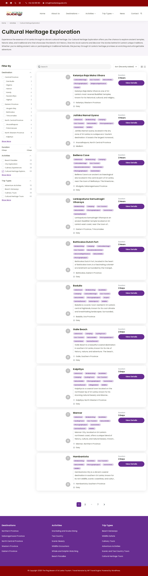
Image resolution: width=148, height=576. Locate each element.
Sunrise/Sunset (79, 214)
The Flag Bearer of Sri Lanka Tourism (56, 570)
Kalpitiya (78, 369)
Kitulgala (80, 186)
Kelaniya (79, 102)
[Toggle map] (68, 103)
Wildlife (89, 127)
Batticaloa (80, 273)
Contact (135, 13)
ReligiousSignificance (98, 83)
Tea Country (57, 536)
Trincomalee (98, 229)
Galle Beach (80, 329)
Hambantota (81, 456)
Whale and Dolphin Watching (65, 551)
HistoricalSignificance (82, 254)
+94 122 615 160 (34, 3)
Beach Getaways (109, 531)
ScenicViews (78, 127)
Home (42, 13)
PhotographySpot (80, 83)
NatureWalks (107, 80)
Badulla (77, 285)
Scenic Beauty (58, 541)
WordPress (116, 570)
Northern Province (92, 443)
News (122, 13)
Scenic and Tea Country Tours (115, 551)
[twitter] (15, 3)
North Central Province (100, 142)
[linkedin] (11, 3)
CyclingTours (100, 334)
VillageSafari (93, 385)
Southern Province (89, 356)
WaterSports (93, 301)
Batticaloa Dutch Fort (85, 242)
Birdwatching (90, 120)
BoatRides (102, 290)
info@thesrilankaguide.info (56, 3)
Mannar (77, 412)
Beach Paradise (59, 556)
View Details (131, 83)
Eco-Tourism (94, 80)
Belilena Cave (81, 155)
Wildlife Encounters (60, 546)
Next (104, 504)
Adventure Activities (111, 546)
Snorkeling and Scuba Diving (64, 531)
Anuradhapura (82, 142)
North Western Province (95, 400)
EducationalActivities (82, 167)
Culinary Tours (108, 541)
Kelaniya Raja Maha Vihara (89, 75)
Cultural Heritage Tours (112, 556)
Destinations (71, 13)
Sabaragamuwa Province (95, 186)
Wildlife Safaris (108, 536)
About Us (55, 13)
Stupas (77, 87)
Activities (90, 13)
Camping (102, 120)
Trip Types (107, 13)
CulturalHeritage (80, 80)
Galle (78, 356)
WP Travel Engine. (94, 570)
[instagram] (20, 3)
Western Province (92, 102)
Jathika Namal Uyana (86, 115)
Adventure (78, 120)
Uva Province (89, 316)
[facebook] (6, 3)
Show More (6, 141)
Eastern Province (83, 229)
